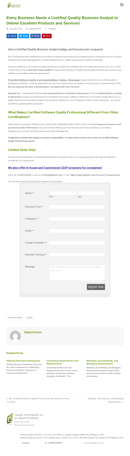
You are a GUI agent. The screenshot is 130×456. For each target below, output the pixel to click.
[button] (122, 4)
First (51, 196)
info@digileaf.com (95, 443)
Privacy (17, 425)
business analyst (15, 317)
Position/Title (33, 206)
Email (28, 230)
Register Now (96, 286)
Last (80, 196)
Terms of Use (28, 425)
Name (28, 193)
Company (30, 218)
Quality (30, 317)
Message (30, 266)
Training (51, 29)
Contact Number (34, 242)
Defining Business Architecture (23, 360)
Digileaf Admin (35, 29)
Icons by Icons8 (21, 422)
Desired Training (34, 254)
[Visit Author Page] (15, 336)
